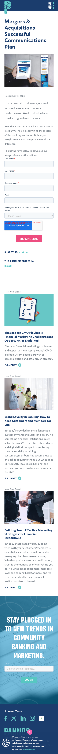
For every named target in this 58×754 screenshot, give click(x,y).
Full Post (12, 365)
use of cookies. (29, 749)
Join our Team (13, 711)
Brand (8, 266)
